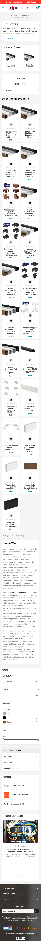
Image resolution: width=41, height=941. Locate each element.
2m (22, 695)
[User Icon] (27, 8)
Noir (22, 718)
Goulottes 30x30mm (11, 66)
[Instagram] (20, 938)
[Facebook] (17, 938)
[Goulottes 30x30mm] (11, 57)
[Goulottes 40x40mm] (29, 57)
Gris (22, 713)
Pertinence (20, 90)
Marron (22, 722)
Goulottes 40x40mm (30, 66)
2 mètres (22, 682)
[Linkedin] (23, 938)
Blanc (22, 709)
